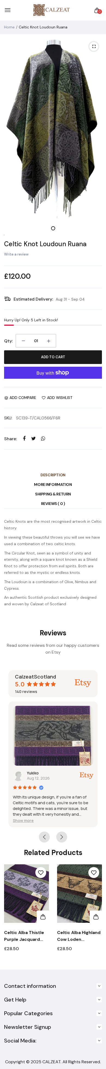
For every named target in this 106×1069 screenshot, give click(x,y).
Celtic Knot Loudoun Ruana (45, 244)
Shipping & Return (53, 494)
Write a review (16, 254)
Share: (10, 439)
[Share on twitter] (33, 438)
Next (96, 914)
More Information (53, 484)
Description (52, 474)
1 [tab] (53, 228)
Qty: (8, 341)
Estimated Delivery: (33, 299)
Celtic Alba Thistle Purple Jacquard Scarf (24, 936)
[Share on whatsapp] (43, 438)
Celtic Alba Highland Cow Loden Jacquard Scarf (79, 936)
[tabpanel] (53, 128)
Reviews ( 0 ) (53, 503)
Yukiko (33, 773)
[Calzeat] (52, 10)
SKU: (8, 418)
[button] (23, 820)
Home (9, 27)
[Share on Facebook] (24, 438)
